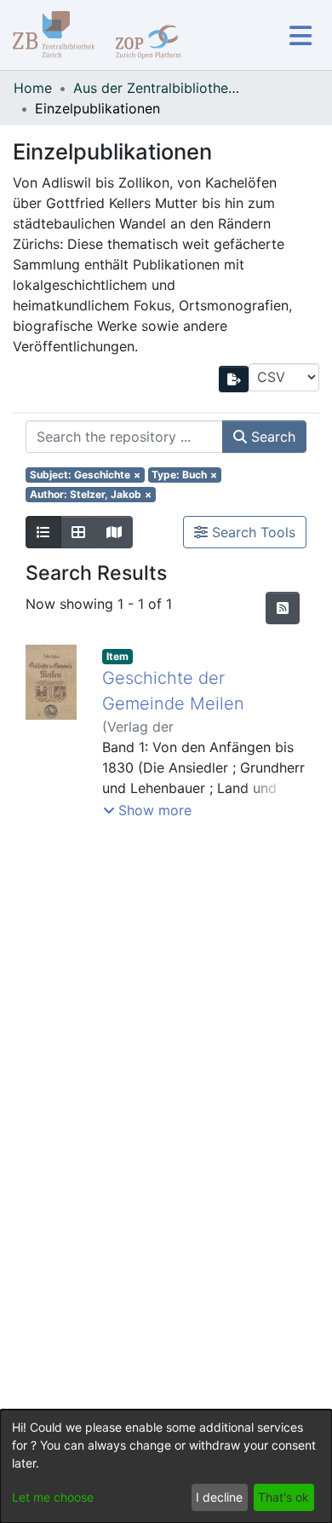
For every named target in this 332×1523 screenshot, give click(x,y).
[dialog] (166, 1466)
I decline (219, 1497)
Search (271, 436)
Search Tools (251, 532)
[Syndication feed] (283, 608)
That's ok (283, 1497)
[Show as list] (43, 532)
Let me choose (53, 1497)
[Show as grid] (78, 532)
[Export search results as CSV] (234, 379)
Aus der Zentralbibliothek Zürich (158, 87)
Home (33, 87)
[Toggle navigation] (300, 35)
